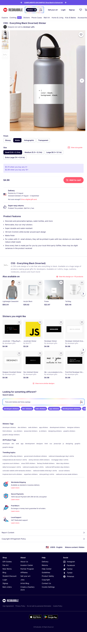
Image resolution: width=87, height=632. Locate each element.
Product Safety (48, 576)
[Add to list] (81, 34)
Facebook (71, 565)
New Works (7, 569)
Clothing (15, 18)
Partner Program (27, 569)
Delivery (45, 562)
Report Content (8, 532)
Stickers (26, 18)
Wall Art (47, 18)
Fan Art (5, 565)
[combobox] (34, 10)
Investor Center (26, 565)
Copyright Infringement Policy (14, 539)
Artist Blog (24, 583)
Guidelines (46, 572)
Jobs (22, 580)
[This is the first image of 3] (13, 80)
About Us (24, 562)
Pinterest (70, 576)
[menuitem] (5, 17)
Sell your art (25, 576)
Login (5, 580)
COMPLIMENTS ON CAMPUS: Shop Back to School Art (43, 2)
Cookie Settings (48, 587)
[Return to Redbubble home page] (12, 10)
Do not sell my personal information (39, 606)
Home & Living (57, 18)
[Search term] (41, 10)
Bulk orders (7, 587)
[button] (43, 2)
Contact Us (46, 583)
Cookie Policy (57, 606)
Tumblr (69, 573)
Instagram (71, 562)
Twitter (70, 569)
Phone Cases (37, 18)
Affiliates (24, 572)
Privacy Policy (20, 606)
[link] (11, 408)
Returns (45, 565)
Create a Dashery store (27, 588)
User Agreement (8, 606)
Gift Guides (7, 562)
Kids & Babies (70, 18)
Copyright (46, 580)
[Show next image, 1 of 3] (82, 80)
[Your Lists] (80, 9)
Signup (5, 583)
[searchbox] (43, 402)
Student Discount (9, 576)
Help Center (46, 569)
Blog (4, 572)
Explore (5, 18)
